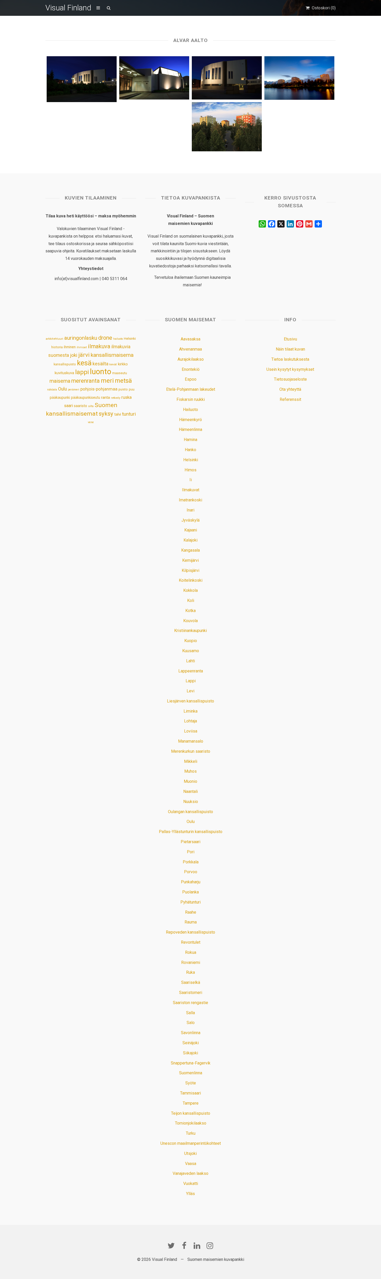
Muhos (190, 771)
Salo (191, 1022)
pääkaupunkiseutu (85, 397)
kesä (84, 363)
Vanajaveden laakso (190, 1173)
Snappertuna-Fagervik (190, 1063)
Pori (190, 851)
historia (57, 347)
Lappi (191, 680)
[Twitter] (171, 1245)
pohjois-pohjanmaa (98, 389)
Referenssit (290, 399)
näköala (52, 389)
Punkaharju (190, 881)
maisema (60, 381)
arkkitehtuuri (54, 338)
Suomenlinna (190, 1072)
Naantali (190, 791)
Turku (190, 1133)
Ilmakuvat (190, 489)
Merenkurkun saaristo (190, 751)
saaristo (80, 406)
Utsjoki (190, 1153)
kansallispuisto (65, 364)
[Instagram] (210, 1245)
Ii (190, 479)
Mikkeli (190, 761)
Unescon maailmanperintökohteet (190, 1143)
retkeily (115, 398)
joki (73, 355)
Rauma (191, 922)
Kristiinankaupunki (190, 630)
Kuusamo (190, 650)
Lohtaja (190, 721)
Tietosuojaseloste (290, 379)
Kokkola (190, 590)
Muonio (190, 781)
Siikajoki (190, 1052)
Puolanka (190, 892)
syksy (106, 413)
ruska (126, 397)
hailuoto (118, 338)
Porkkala (191, 861)
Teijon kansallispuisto (190, 1113)
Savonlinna (190, 1032)
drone (105, 338)
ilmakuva (99, 346)
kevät (113, 364)
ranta (105, 397)
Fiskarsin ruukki (191, 399)
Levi (190, 690)
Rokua (190, 952)
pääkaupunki (60, 397)
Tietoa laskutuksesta (290, 359)
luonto (100, 371)
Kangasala (190, 550)
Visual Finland (68, 7)
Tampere (191, 1103)
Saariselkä (190, 982)
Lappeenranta (190, 671)
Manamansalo (190, 741)
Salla (190, 1012)
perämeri (73, 389)
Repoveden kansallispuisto (190, 932)
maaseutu (119, 373)
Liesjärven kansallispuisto (190, 701)
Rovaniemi (190, 962)
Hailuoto (190, 409)
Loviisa (190, 731)
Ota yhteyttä (290, 389)
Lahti (190, 660)
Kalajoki (190, 540)
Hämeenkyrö (190, 419)
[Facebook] (184, 1245)
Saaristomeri (190, 992)
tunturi (129, 414)
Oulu (62, 389)
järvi (84, 354)
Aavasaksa (190, 339)
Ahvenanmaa (190, 349)
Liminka (190, 711)
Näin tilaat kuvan (290, 349)
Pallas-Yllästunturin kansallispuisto (190, 831)
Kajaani (190, 530)
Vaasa (190, 1163)
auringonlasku (80, 338)
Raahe (190, 912)
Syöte (190, 1083)
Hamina (190, 439)
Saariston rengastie (190, 1002)
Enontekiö (191, 369)
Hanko (190, 449)
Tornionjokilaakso (190, 1123)
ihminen (70, 347)
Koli (190, 600)
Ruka (190, 972)
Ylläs (190, 1193)
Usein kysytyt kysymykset (290, 369)
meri (107, 380)
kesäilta (100, 363)
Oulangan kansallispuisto (190, 811)
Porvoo (190, 871)
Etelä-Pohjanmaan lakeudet (190, 389)
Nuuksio (190, 801)
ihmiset (82, 347)
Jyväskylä (190, 520)
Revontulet (190, 942)
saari (68, 405)
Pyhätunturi (190, 902)
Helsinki (130, 338)
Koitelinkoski (190, 580)
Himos (190, 469)
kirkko (123, 364)
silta (91, 406)
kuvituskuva (64, 373)
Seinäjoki (190, 1042)
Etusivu (290, 339)
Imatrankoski (190, 500)
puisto (123, 389)
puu (132, 389)
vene (91, 422)
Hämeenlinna (190, 429)
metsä (123, 380)
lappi (82, 372)
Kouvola (190, 620)
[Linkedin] (197, 1245)
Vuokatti (190, 1183)
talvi (117, 414)
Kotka (190, 610)
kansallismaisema (112, 355)
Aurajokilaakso (191, 359)
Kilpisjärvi (190, 570)
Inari (190, 510)
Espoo (190, 379)
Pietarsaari (190, 841)
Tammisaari (190, 1093)
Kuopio (190, 640)
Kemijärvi (190, 560)
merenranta (85, 381)
